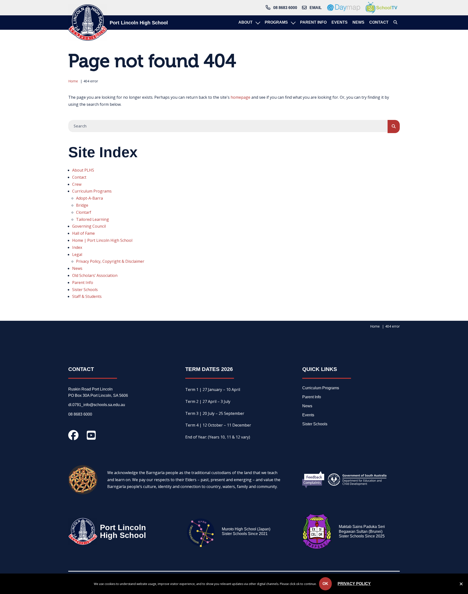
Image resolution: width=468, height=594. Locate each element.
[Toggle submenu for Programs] (293, 22)
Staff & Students (87, 296)
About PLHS (83, 170)
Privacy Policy (354, 584)
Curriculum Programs (92, 191)
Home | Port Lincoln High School (102, 240)
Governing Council (89, 226)
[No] (461, 584)
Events (308, 415)
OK (325, 584)
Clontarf (83, 212)
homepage (240, 97)
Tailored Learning (92, 219)
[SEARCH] (394, 126)
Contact (79, 177)
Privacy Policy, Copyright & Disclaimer (110, 261)
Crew (76, 184)
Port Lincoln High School (139, 22)
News (77, 268)
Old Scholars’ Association (94, 275)
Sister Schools (85, 289)
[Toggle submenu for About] (257, 22)
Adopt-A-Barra (89, 198)
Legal (77, 254)
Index (77, 247)
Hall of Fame (83, 233)
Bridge (82, 205)
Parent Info (82, 282)
